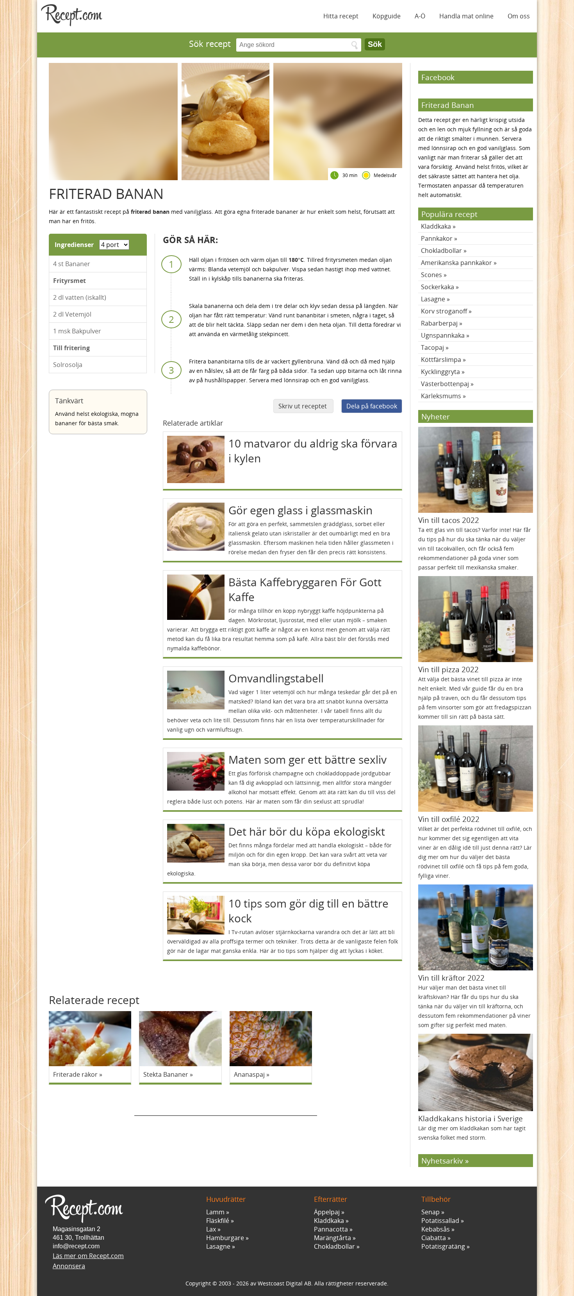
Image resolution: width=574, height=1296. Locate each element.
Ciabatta (433, 1237)
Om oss (519, 16)
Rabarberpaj (439, 323)
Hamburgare (225, 1237)
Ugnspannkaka (443, 335)
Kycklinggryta (440, 371)
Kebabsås (435, 1229)
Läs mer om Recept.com (88, 1255)
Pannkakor (437, 238)
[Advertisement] (225, 1104)
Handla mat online (466, 16)
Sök (375, 44)
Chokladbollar (441, 250)
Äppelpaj (327, 1212)
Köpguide (387, 16)
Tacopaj (432, 347)
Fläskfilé (217, 1220)
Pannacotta (331, 1229)
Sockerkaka (437, 287)
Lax (211, 1229)
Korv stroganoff (444, 311)
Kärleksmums (441, 396)
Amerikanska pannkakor (456, 262)
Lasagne (433, 299)
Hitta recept (340, 16)
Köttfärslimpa (441, 359)
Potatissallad (440, 1220)
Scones (431, 274)
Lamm (215, 1212)
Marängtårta (332, 1237)
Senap (430, 1212)
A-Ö (420, 16)
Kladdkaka (436, 226)
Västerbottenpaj (445, 383)
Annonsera (69, 1266)
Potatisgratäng (443, 1246)
